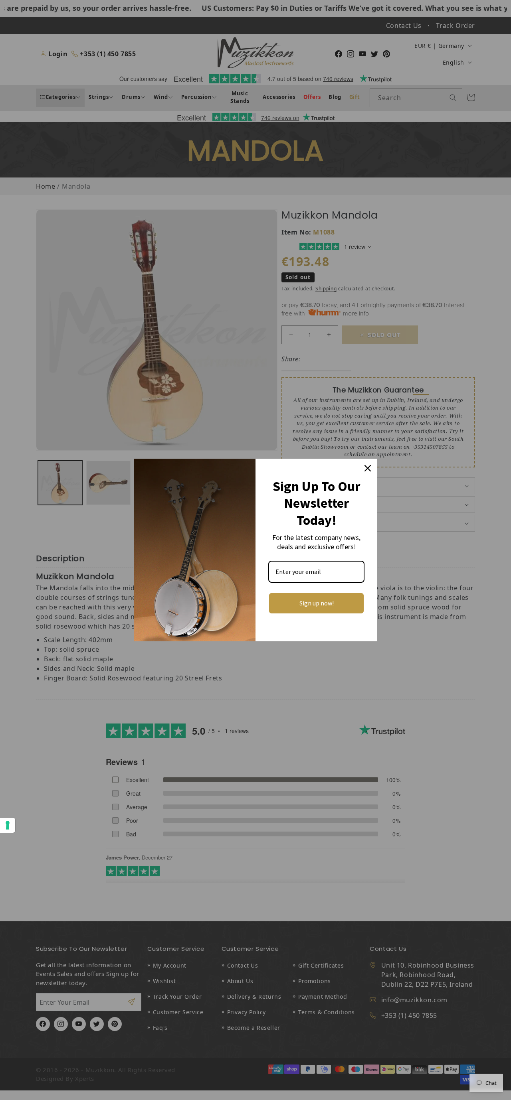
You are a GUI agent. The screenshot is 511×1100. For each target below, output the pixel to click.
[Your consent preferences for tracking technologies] (7, 825)
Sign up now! (316, 603)
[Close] (367, 468)
